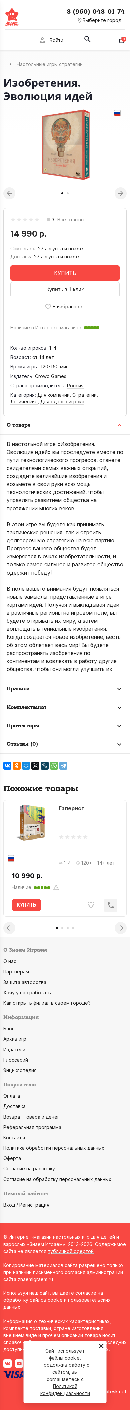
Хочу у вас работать (27, 992)
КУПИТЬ (65, 273)
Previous (9, 193)
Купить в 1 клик (65, 289)
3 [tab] (68, 928)
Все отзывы (70, 219)
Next (121, 193)
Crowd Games (50, 376)
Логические (24, 401)
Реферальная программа (32, 1127)
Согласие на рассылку (29, 1168)
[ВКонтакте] (7, 766)
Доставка (14, 1106)
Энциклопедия (20, 1070)
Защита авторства (24, 982)
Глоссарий (15, 1060)
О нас (9, 961)
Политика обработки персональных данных (53, 1148)
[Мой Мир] (26, 766)
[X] (35, 766)
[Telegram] (63, 766)
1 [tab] (62, 193)
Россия (75, 385)
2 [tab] (68, 193)
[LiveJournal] (45, 766)
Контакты (14, 1137)
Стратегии (84, 395)
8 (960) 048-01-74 (96, 11)
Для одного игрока (62, 401)
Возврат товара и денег (31, 1117)
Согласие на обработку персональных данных (57, 1179)
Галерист (72, 808)
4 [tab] (73, 928)
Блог (8, 1028)
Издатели (14, 1049)
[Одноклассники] (17, 766)
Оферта (12, 1158)
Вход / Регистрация (26, 1205)
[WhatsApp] (54, 766)
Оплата (11, 1096)
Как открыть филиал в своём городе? (47, 1003)
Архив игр (14, 1039)
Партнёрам (16, 972)
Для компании (53, 395)
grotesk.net (113, 1391)
